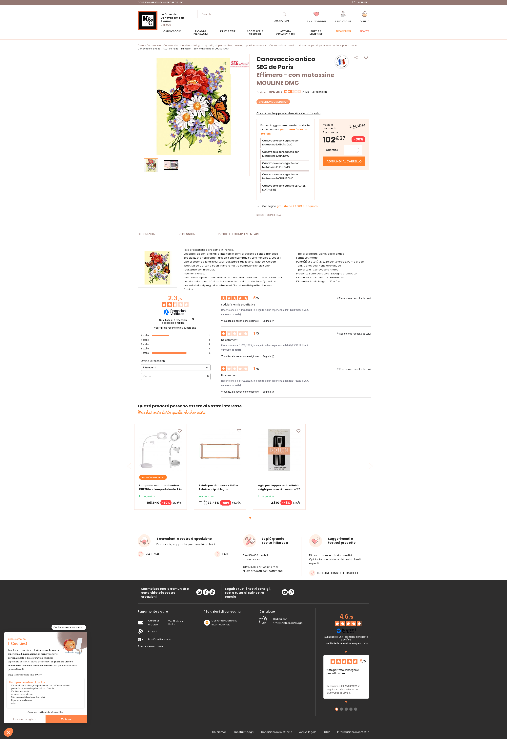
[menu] (253, 34)
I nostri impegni (244, 732)
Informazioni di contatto (353, 732)
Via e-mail (153, 554)
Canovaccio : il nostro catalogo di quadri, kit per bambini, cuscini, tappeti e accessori (215, 45)
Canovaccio (154, 45)
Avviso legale (307, 732)
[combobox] (243, 14)
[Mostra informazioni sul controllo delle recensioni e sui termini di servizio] (369, 637)
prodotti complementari (238, 234)
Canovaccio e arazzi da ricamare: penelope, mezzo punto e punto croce (313, 45)
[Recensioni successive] (346, 702)
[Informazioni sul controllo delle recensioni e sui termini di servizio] (193, 318)
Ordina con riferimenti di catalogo (288, 621)
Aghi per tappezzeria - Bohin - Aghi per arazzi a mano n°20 (279, 487)
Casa (141, 45)
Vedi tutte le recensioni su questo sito (175, 327)
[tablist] (153, 612)
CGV (327, 732)
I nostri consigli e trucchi (337, 573)
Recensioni (187, 234)
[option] (284, 143)
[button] (343, 17)
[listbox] (285, 166)
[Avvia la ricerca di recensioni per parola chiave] (208, 377)
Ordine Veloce (281, 21)
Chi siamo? (219, 732)
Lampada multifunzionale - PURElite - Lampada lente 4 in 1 (160, 489)
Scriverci (363, 2)
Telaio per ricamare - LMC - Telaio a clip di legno (218, 487)
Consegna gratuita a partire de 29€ (160, 2)
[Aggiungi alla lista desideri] (180, 431)
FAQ (225, 554)
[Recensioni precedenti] (346, 652)
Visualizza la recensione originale (240, 321)
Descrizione (147, 234)
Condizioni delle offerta (276, 732)
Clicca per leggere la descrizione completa (288, 113)
